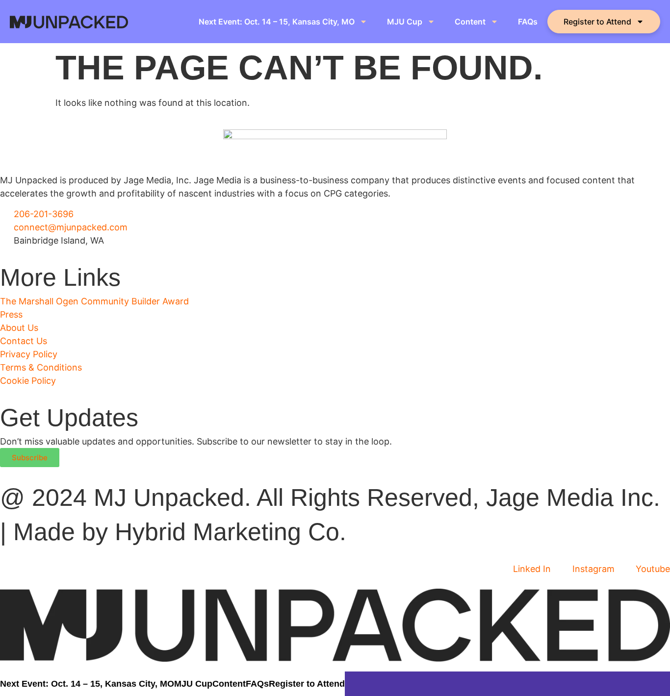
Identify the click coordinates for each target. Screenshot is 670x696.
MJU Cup (404, 21)
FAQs (528, 21)
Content (470, 21)
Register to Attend (597, 21)
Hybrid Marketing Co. (230, 532)
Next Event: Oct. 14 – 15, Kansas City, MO (277, 21)
